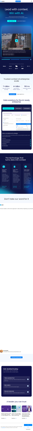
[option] (16, 41)
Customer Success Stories (16, 357)
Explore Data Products (21, 20)
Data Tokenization (5, 145)
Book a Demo (18, 1)
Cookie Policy (3, 427)
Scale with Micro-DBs (15, 187)
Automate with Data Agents (26, 187)
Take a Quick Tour (11, 20)
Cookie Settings (28, 429)
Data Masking (4, 143)
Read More (3, 418)
